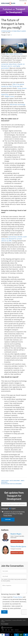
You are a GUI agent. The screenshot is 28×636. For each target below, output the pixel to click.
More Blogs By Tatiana (17, 552)
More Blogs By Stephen (17, 541)
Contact (3, 621)
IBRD (3, 630)
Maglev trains (9, 96)
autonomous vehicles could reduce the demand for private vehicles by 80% (14, 239)
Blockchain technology (17, 104)
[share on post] (11, 635)
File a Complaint (4, 624)
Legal (2, 620)
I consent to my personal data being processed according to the (14, 513)
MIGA (12, 630)
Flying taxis (16, 86)
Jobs (24, 620)
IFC (9, 630)
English (9, 34)
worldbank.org (23, 0)
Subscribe (8, 519)
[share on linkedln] (16, 635)
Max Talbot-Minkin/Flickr (14, 54)
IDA (6, 630)
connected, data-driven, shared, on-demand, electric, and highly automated (13, 66)
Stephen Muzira (6, 31)
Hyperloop (4, 94)
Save (4, 611)
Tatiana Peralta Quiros (19, 31)
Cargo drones (22, 88)
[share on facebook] (7, 635)
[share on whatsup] (21, 635)
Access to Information (17, 620)
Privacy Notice (17, 597)
